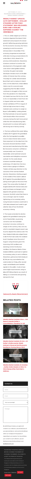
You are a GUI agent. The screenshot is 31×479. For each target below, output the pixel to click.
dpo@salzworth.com (8, 443)
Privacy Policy (7, 472)
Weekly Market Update (15, 15)
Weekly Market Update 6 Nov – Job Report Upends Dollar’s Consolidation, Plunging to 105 (15, 321)
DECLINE (8, 475)
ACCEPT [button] (20, 472)
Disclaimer (13, 472)
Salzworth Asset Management (14, 13)
